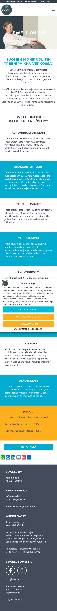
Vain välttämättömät (28, 316)
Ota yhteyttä (12, 579)
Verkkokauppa (31, 1)
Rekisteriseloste (35, 329)
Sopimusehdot (13, 592)
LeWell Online (45, 1)
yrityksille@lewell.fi (15, 499)
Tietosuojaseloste (15, 586)
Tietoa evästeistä (14, 589)
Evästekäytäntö (20, 329)
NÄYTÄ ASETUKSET (28, 324)
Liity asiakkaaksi (14, 599)
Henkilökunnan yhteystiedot (20, 506)
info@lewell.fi (13, 496)
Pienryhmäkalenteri (14, 1)
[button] (53, 10)
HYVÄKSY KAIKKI (28, 309)
